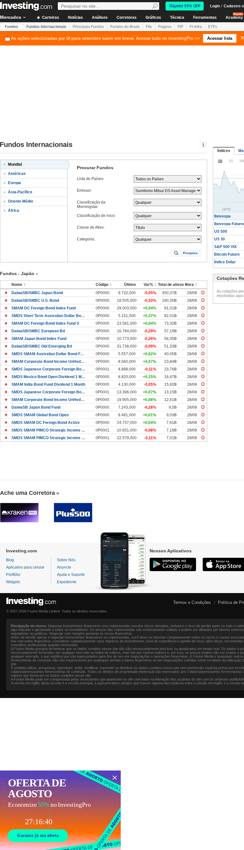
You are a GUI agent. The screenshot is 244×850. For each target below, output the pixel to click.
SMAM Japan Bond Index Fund (38, 338)
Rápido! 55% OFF (184, 6)
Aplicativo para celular (25, 567)
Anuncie (64, 567)
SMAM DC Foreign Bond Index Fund (43, 308)
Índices (223, 151)
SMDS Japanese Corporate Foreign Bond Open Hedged (48, 369)
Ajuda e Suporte (71, 574)
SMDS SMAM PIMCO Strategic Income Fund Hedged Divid (48, 430)
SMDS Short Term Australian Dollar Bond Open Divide (48, 316)
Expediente (67, 582)
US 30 (219, 239)
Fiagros (164, 26)
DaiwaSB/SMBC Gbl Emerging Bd (41, 346)
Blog (10, 560)
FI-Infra (196, 26)
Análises (100, 17)
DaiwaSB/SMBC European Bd (38, 331)
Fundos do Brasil (124, 26)
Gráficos (153, 17)
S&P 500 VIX (225, 247)
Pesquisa (190, 253)
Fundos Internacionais (46, 26)
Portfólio (13, 574)
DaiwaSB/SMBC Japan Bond (37, 293)
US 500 (220, 231)
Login (215, 6)
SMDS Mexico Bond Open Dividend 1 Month (48, 377)
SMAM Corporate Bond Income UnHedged (48, 361)
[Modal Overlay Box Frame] (60, 810)
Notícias (75, 17)
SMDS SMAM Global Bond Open (40, 415)
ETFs (212, 26)
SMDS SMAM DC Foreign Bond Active (45, 422)
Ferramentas (205, 17)
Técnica (177, 17)
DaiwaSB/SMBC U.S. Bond (35, 300)
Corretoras (127, 17)
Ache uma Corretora (27, 493)
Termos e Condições (192, 602)
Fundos (11, 26)
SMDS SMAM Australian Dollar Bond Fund (48, 354)
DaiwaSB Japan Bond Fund (35, 407)
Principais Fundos (88, 26)
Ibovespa (222, 216)
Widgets (13, 582)
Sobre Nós (66, 560)
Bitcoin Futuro (227, 254)
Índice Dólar (225, 262)
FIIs (149, 26)
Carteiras (50, 17)
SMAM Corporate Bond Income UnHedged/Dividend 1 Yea (48, 399)
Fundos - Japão (17, 273)
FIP (180, 26)
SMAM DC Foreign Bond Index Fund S (45, 323)
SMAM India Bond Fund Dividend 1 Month (48, 384)
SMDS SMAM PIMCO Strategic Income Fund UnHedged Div (48, 438)
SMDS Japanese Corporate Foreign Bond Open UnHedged (48, 392)
